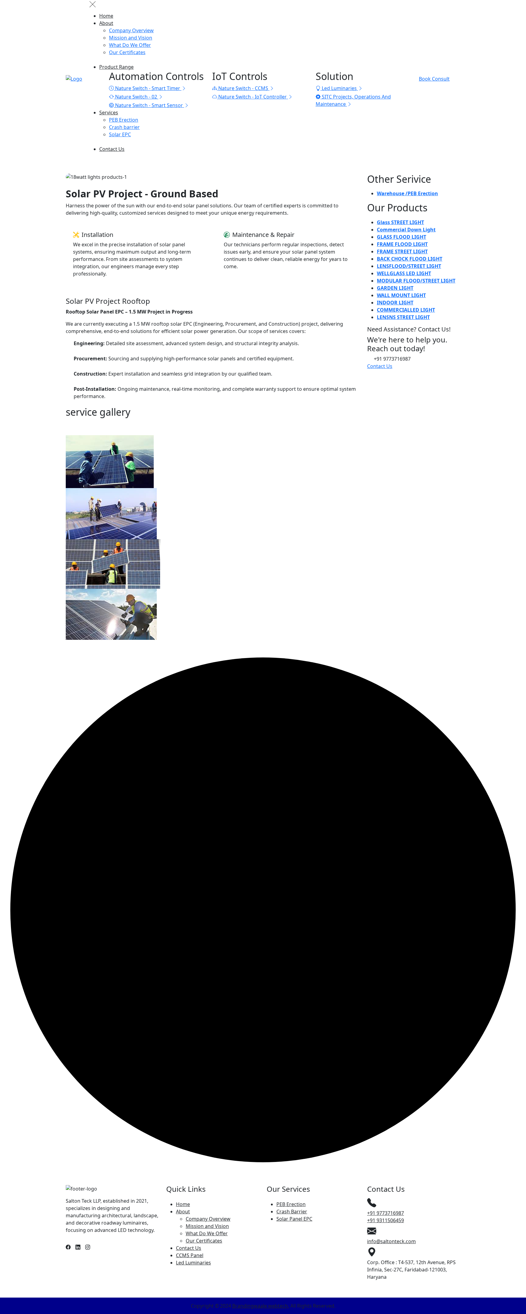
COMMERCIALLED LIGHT (406, 310)
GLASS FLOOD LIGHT (401, 237)
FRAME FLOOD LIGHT (402, 244)
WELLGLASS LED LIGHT (404, 273)
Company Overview (131, 30)
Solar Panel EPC (294, 1218)
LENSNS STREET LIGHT (403, 317)
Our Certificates (127, 52)
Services (108, 112)
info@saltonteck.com (391, 1241)
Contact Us (111, 149)
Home (106, 15)
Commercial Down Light (406, 229)
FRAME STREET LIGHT (402, 251)
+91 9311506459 (385, 1220)
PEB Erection (123, 119)
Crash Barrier (291, 1211)
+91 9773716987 (385, 1213)
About (106, 23)
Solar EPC (120, 134)
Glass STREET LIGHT (400, 222)
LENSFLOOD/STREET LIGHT (409, 266)
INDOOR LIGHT (395, 302)
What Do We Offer (130, 45)
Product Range (116, 67)
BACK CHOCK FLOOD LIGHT (409, 258)
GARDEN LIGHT (395, 288)
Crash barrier (124, 127)
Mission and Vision (130, 37)
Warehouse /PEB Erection (407, 193)
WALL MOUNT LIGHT (401, 295)
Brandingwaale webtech (260, 1305)
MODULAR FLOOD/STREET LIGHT (416, 280)
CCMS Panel (189, 1255)
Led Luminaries (193, 1262)
